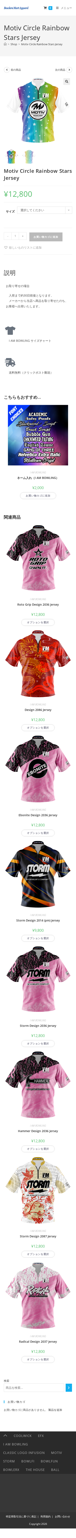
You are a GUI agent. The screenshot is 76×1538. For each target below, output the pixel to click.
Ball (55, 1470)
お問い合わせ (62, 1516)
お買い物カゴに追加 (46, 237)
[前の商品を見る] (7, 70)
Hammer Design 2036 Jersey (38, 1131)
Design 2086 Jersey (38, 710)
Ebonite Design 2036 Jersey (38, 815)
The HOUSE (35, 1470)
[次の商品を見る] (69, 70)
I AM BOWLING (38, 472)
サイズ (10, 211)
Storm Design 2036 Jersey (38, 1026)
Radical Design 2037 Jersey (38, 1342)
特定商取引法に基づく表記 (21, 1516)
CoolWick (23, 1436)
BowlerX (11, 1470)
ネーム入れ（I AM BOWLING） (38, 478)
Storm (9, 1461)
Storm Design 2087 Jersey (38, 1236)
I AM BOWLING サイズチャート (28, 341)
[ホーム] (5, 44)
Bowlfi (27, 1461)
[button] (66, 81)
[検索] (68, 1387)
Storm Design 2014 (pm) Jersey (38, 920)
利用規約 (46, 1516)
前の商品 (16, 70)
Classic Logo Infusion (24, 1453)
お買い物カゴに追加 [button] (38, 495)
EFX (41, 1436)
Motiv (56, 1453)
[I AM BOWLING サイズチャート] (10, 330)
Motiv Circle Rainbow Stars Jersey (41, 44)
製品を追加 (55, 1410)
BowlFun (49, 1461)
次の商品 (60, 70)
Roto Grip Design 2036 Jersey (38, 604)
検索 (6, 1381)
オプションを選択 (38, 622)
